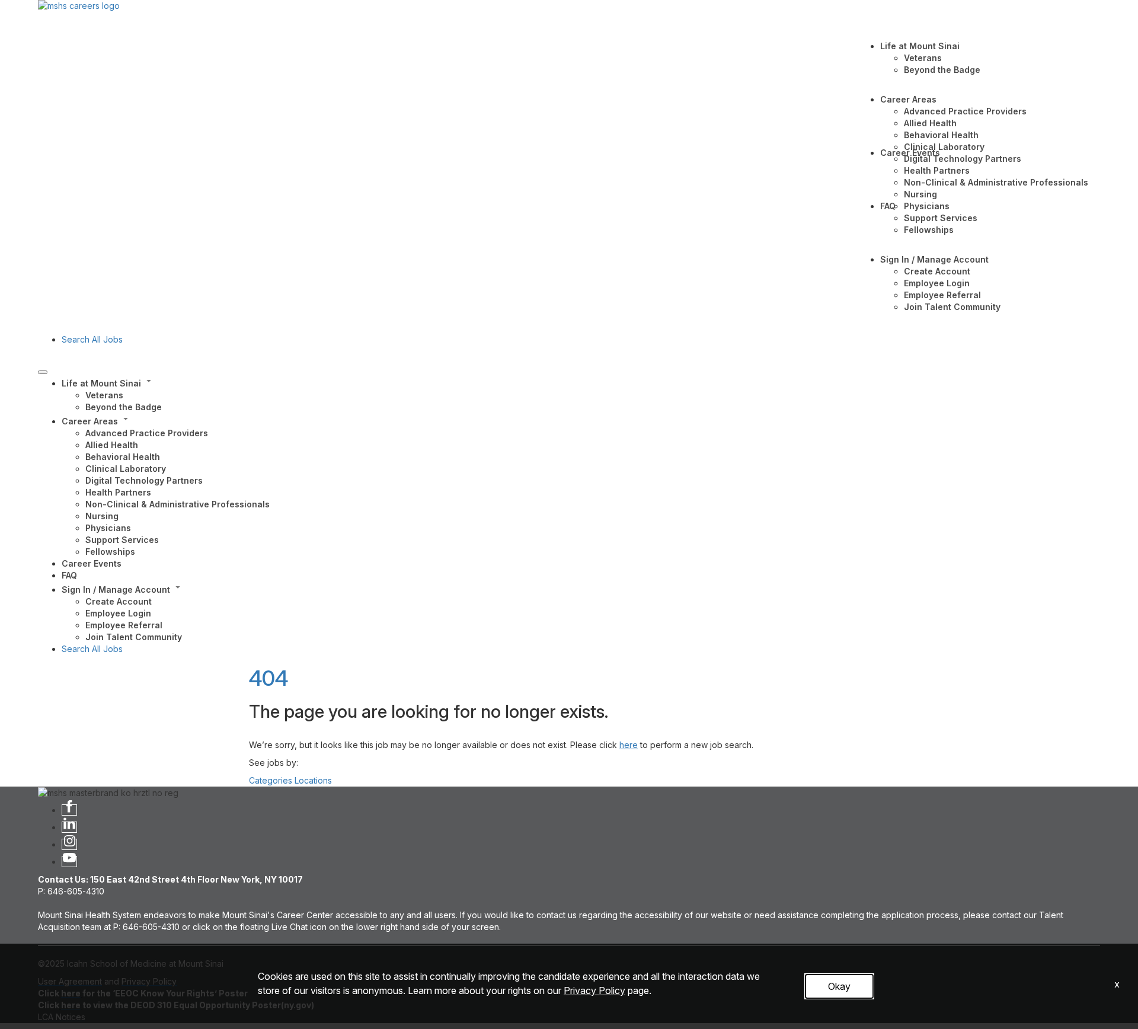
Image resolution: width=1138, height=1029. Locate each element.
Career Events (910, 153)
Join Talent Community (952, 307)
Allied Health (930, 123)
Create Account (937, 271)
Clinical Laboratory (944, 147)
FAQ (888, 206)
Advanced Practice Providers (965, 111)
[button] (581, 382)
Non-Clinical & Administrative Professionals (996, 182)
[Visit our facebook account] (69, 810)
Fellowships (929, 230)
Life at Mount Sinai (920, 46)
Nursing (920, 194)
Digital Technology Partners (962, 159)
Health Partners (937, 170)
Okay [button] (839, 986)
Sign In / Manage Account (934, 259)
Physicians (927, 206)
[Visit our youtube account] (69, 861)
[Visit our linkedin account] (69, 827)
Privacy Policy (594, 990)
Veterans (923, 58)
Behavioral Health (941, 135)
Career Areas (908, 99)
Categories (270, 780)
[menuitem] (581, 394)
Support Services (940, 218)
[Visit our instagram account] (69, 844)
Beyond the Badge (942, 70)
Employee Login (937, 283)
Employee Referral (942, 295)
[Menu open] (42, 372)
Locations (313, 780)
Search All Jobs (92, 339)
